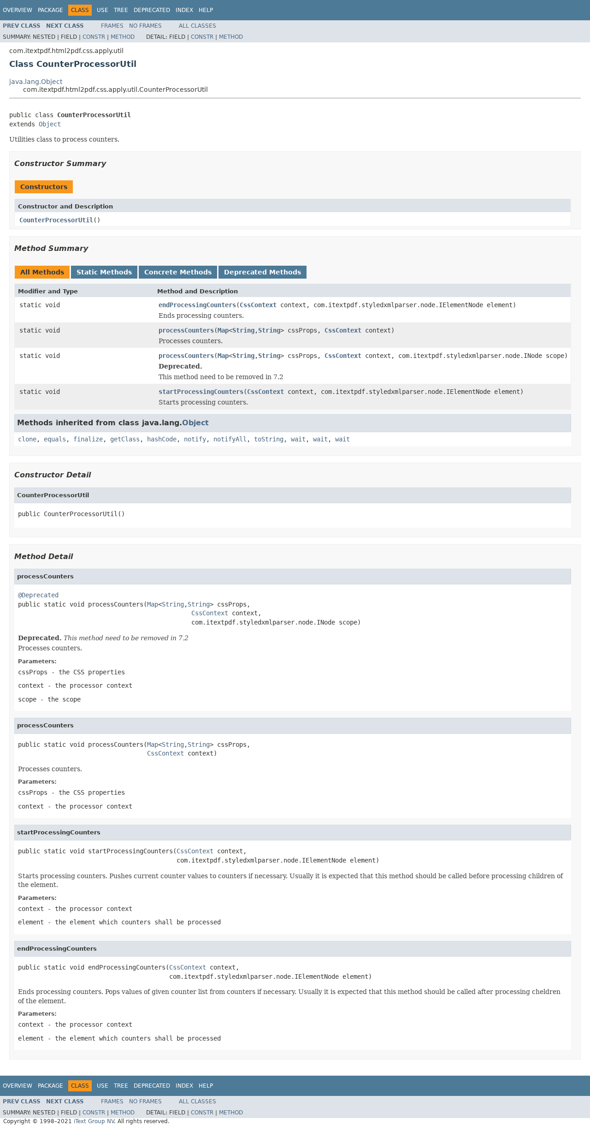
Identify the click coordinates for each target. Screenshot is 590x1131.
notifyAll (230, 439)
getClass (125, 439)
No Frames (145, 26)
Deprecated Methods (262, 272)
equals (55, 439)
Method (123, 37)
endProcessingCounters (197, 305)
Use (102, 10)
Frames (112, 26)
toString (268, 439)
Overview (17, 10)
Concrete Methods (178, 272)
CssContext (258, 305)
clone (27, 439)
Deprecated (152, 10)
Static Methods (104, 272)
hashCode (162, 439)
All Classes (197, 26)
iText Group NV (94, 1121)
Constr (94, 37)
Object (50, 124)
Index (184, 10)
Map (223, 330)
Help (206, 10)
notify (195, 439)
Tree (121, 10)
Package (50, 10)
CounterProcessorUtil (56, 220)
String (243, 330)
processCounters (186, 330)
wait (298, 439)
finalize (88, 439)
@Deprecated (38, 595)
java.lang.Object (35, 81)
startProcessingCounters (201, 391)
